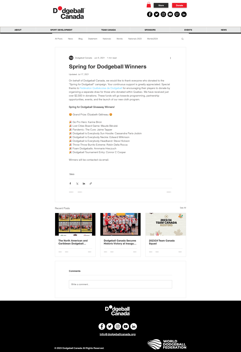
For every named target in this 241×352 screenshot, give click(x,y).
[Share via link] (90, 183)
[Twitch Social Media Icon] (177, 14)
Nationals (107, 38)
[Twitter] (156, 14)
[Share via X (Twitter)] (77, 183)
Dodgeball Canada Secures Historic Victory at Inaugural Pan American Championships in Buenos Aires (120, 242)
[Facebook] (149, 14)
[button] (148, 4)
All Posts (58, 38)
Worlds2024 (152, 38)
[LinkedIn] (184, 14)
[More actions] (170, 58)
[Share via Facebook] (70, 183)
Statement (92, 38)
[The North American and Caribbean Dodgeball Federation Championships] (75, 224)
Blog (81, 38)
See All (183, 207)
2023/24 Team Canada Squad (162, 242)
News (70, 38)
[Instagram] (163, 14)
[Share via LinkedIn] (84, 183)
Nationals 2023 (135, 38)
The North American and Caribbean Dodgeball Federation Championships (74, 242)
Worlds (120, 38)
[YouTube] (170, 14)
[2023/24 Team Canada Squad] (166, 224)
